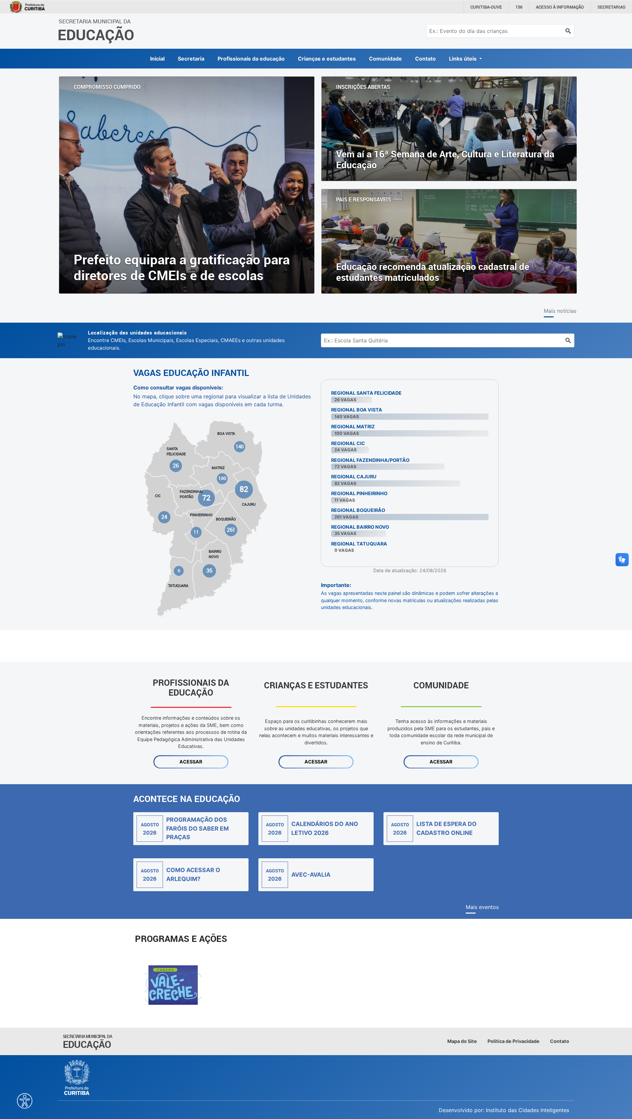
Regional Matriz (353, 426)
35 (209, 570)
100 (222, 478)
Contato (425, 58)
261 (230, 530)
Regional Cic (348, 443)
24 (164, 516)
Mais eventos (482, 907)
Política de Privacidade (513, 1041)
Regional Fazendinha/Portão (370, 460)
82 (244, 489)
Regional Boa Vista (356, 410)
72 (206, 498)
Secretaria (191, 58)
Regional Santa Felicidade (366, 393)
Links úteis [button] (463, 58)
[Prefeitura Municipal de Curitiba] (77, 1077)
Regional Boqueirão (358, 510)
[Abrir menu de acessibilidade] (24, 1101)
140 (240, 446)
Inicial (157, 58)
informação (560, 7)
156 (518, 7)
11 (196, 532)
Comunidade (385, 58)
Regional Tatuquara (359, 543)
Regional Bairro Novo (360, 527)
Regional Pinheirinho (359, 493)
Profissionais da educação (251, 58)
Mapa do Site (462, 1041)
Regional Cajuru (354, 476)
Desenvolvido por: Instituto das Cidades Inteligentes (504, 1110)
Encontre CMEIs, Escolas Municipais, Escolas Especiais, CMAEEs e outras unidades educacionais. (186, 340)
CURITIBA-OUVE (486, 7)
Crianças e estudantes (327, 58)
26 (176, 465)
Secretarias (611, 7)
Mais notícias (560, 310)
